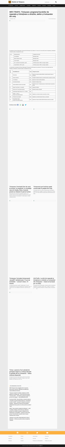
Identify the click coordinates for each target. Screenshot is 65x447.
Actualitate (10, 5)
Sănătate (34, 5)
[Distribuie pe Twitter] (25, 105)
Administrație (22, 5)
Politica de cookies (48, 440)
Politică (16, 5)
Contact (22, 440)
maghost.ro (41, 445)
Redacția (10, 440)
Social (54, 5)
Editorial (49, 5)
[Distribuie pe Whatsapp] (20, 105)
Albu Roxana (54, 18)
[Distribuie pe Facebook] (18, 105)
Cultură (39, 5)
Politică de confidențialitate (38, 440)
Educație (44, 5)
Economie (28, 5)
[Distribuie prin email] (23, 105)
